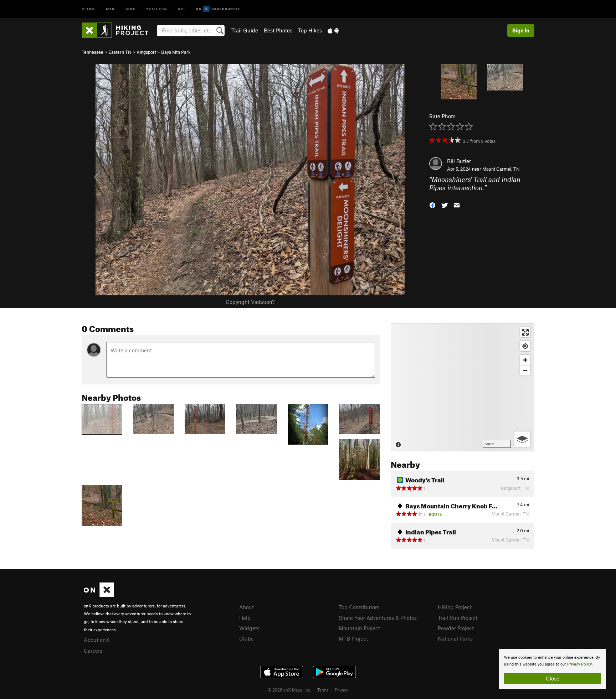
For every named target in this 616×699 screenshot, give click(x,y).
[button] (432, 204)
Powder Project (456, 628)
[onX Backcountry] (218, 9)
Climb (88, 8)
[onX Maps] (99, 595)
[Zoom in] (525, 360)
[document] (552, 669)
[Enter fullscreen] (525, 332)
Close (552, 678)
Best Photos (278, 30)
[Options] (522, 439)
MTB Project (353, 638)
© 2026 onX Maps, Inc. (289, 689)
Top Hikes (310, 30)
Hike (130, 8)
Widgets (249, 628)
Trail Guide (244, 30)
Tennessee (92, 52)
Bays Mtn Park (176, 52)
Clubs (246, 638)
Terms (323, 689)
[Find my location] (525, 346)
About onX (96, 640)
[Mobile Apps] (333, 30)
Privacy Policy (579, 664)
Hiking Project (455, 607)
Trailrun (156, 8)
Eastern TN (120, 52)
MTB (110, 8)
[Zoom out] (525, 370)
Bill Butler (459, 161)
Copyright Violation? (250, 302)
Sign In (520, 30)
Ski (181, 8)
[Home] (118, 30)
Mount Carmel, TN (501, 169)
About (246, 607)
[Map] (462, 387)
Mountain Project (359, 628)
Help (245, 618)
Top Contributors (359, 607)
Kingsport (146, 52)
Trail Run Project (457, 618)
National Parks (455, 638)
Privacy (341, 689)
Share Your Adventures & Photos (378, 618)
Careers (93, 650)
